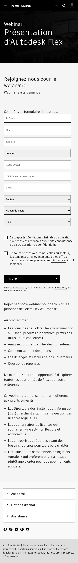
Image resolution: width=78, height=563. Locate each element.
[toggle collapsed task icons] (56, 5)
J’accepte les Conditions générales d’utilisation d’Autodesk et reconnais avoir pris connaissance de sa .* (41, 241)
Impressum (11, 556)
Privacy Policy (60, 287)
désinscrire (58, 260)
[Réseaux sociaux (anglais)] (16, 531)
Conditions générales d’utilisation (36, 549)
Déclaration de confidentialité (37, 245)
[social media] (16, 529)
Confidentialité (11, 545)
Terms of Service (12, 290)
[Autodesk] (21, 5)
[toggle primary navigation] (7, 5)
